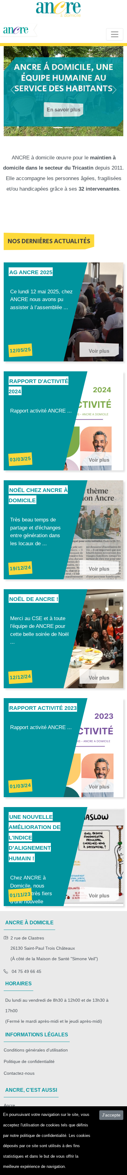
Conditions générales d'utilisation (36, 1050)
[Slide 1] (69, 127)
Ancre (9, 1105)
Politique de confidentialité (29, 1061)
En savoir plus (63, 109)
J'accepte (111, 1114)
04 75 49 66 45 (25, 971)
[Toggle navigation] (114, 34)
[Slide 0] (58, 127)
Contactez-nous (19, 1073)
